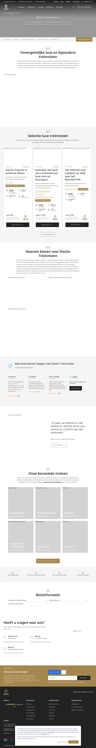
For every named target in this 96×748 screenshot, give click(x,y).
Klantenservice (49, 7)
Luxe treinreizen (30, 710)
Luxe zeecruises (30, 713)
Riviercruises (52, 707)
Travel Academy (76, 1)
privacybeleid (51, 732)
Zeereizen (51, 713)
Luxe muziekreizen (30, 715)
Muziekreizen (52, 715)
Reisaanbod (15, 39)
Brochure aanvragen (84, 7)
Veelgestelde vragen (15, 603)
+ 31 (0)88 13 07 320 (87, 1)
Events (62, 1)
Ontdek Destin (10, 12)
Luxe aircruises (29, 718)
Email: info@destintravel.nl (10, 726)
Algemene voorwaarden (17, 600)
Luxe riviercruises (30, 707)
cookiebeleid (43, 734)
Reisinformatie (54, 39)
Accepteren (73, 741)
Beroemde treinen (42, 39)
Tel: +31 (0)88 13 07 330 (10, 724)
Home (5, 12)
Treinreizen (7, 39)
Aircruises (51, 718)
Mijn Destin (68, 1)
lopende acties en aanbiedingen (52, 482)
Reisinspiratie (59, 7)
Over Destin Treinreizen (28, 39)
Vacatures (56, 1)
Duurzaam (40, 7)
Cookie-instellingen (62, 741)
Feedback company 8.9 (10, 1)
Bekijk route (7, 733)
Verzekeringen (54, 600)
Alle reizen (29, 704)
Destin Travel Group (54, 704)
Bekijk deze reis (16, 224)
